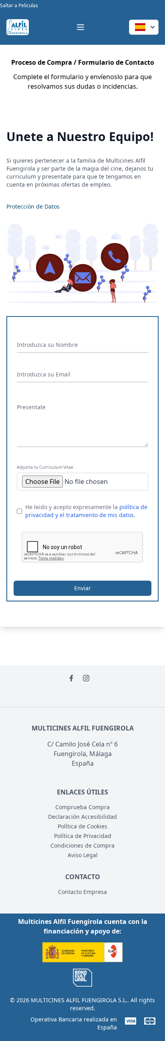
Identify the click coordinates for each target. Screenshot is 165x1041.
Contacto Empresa (82, 892)
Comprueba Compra (82, 807)
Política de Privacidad (82, 836)
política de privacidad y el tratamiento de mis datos (86, 511)
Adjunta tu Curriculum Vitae (45, 467)
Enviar (82, 588)
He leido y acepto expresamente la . (86, 511)
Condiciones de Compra (82, 845)
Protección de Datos (33, 206)
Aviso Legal (83, 855)
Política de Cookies (82, 826)
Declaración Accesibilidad (82, 816)
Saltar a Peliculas (19, 5)
